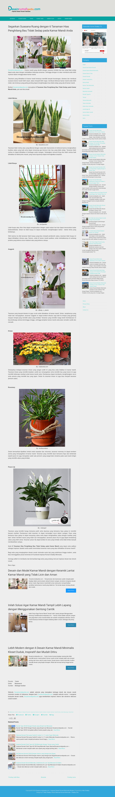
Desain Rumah (22, 18)
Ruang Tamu (40, 18)
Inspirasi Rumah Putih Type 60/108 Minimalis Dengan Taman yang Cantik (37, 744)
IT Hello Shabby (46, 792)
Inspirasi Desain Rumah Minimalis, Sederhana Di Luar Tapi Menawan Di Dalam (38, 763)
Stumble (45, 715)
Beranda (12, 18)
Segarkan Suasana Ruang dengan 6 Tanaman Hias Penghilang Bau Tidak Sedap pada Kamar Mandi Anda (40, 28)
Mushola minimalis (87, 91)
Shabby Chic (75, 792)
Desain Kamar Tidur (88, 73)
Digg (52, 715)
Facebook (20, 715)
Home (84, 301)
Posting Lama (71, 777)
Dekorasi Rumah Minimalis (63, 792)
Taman (84, 97)
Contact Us (85, 310)
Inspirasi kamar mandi (36, 712)
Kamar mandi (46, 712)
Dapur (59, 18)
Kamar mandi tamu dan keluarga (59, 712)
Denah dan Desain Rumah (89, 67)
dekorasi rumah (14, 712)
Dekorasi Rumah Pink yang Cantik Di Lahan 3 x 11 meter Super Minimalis (37, 735)
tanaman (71, 712)
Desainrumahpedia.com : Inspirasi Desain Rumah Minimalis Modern (55, 790)
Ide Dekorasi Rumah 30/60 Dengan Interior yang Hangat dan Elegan (36, 753)
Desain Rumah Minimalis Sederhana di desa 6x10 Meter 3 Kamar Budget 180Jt (97, 181)
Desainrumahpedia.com (15, 70)
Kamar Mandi (68, 18)
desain (20, 712)
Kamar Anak (86, 82)
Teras (31, 18)
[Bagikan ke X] (13, 718)
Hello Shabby (85, 790)
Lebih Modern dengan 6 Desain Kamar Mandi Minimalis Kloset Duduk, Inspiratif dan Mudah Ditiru (41, 650)
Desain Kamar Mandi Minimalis (90, 70)
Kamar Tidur (50, 18)
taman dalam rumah (88, 112)
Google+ (36, 715)
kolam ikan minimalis (88, 106)
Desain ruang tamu (87, 79)
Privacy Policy (86, 304)
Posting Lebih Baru (14, 777)
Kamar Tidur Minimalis (88, 85)
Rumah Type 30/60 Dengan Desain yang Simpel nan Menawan (34, 726)
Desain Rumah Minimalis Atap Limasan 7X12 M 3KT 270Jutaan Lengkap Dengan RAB (97, 143)
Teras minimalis (87, 103)
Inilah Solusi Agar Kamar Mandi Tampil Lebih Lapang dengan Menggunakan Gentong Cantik (39, 607)
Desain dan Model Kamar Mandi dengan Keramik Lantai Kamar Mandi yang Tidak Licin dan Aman (41, 572)
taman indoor (86, 115)
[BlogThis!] (11, 718)
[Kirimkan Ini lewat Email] (10, 718)
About (84, 307)
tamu (84, 118)
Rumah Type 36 (86, 94)
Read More (71, 590)
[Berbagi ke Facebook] (15, 718)
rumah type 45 (86, 109)
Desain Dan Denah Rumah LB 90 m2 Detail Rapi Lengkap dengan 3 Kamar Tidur (97, 168)
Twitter (29, 715)
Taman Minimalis (87, 100)
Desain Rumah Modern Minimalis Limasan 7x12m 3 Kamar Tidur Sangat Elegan (97, 156)
